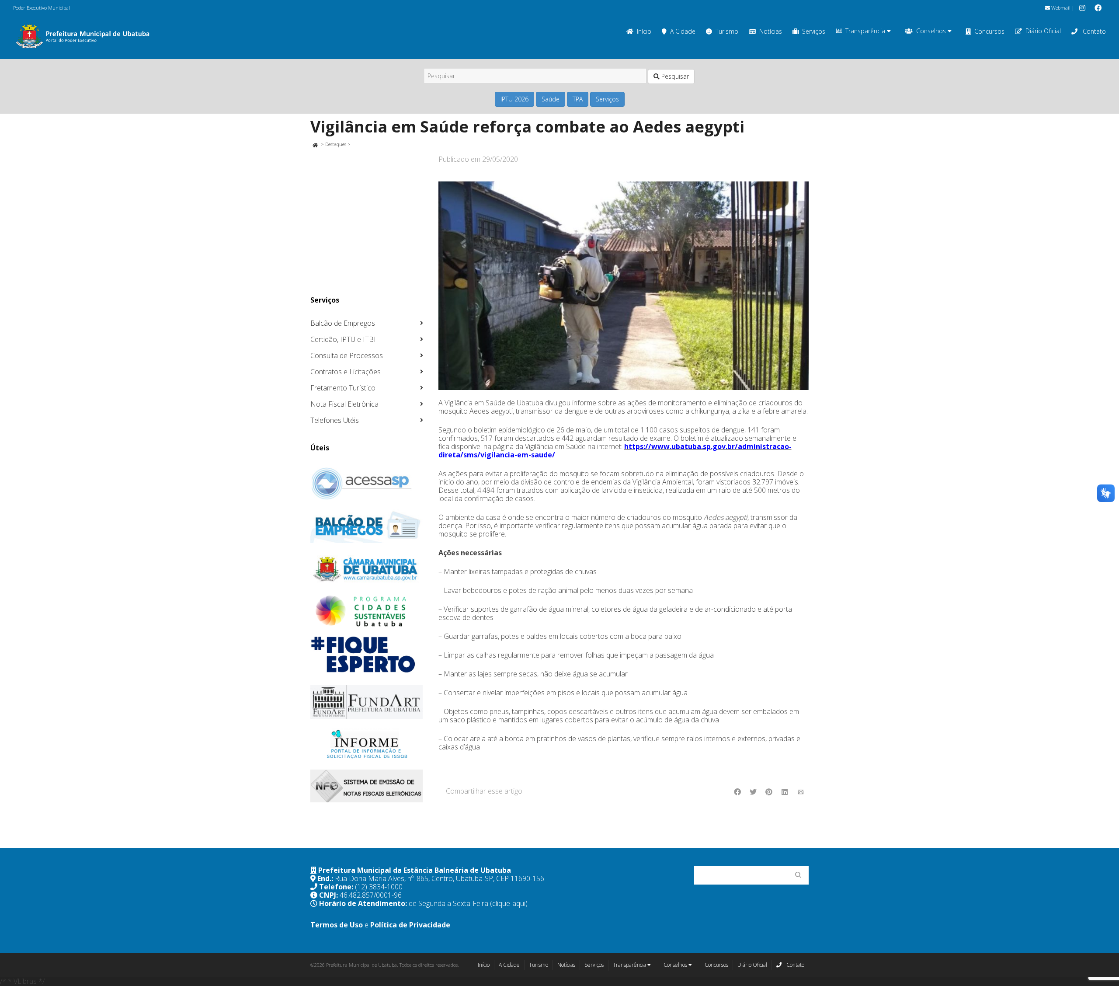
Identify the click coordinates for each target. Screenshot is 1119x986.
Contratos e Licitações (345, 371)
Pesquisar (674, 76)
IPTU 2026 (514, 99)
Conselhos (932, 31)
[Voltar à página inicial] (315, 144)
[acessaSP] (366, 483)
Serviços (813, 31)
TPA (578, 99)
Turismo (727, 31)
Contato (1093, 31)
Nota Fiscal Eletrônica (344, 404)
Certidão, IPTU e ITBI (343, 339)
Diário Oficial (1043, 31)
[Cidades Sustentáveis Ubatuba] (366, 611)
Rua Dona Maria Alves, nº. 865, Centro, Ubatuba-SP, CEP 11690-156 (439, 878)
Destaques (335, 144)
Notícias (770, 31)
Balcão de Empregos (342, 323)
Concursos (989, 31)
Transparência (866, 31)
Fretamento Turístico (342, 388)
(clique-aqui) (509, 903)
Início (644, 31)
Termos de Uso (336, 925)
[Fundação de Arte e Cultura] (366, 702)
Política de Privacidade (410, 925)
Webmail (1060, 7)
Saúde (551, 99)
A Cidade (682, 31)
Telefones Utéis (334, 420)
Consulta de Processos (346, 355)
